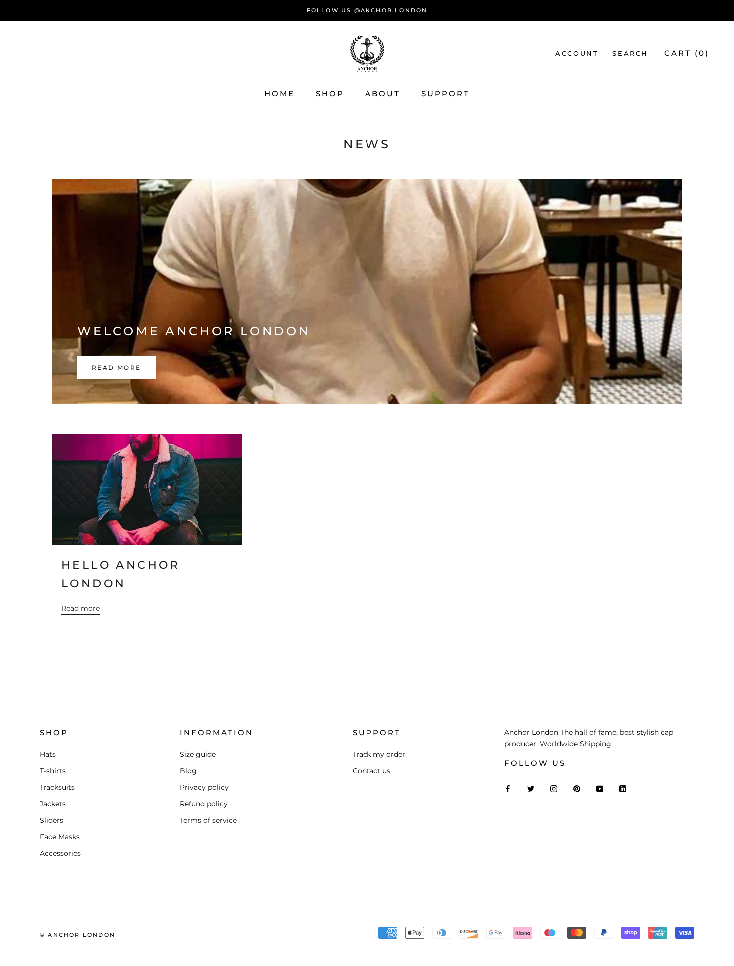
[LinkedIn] (622, 788)
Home (279, 93)
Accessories (60, 853)
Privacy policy (204, 787)
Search (630, 53)
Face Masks (60, 836)
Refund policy (204, 803)
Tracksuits (57, 787)
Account (576, 53)
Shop (330, 93)
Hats (48, 754)
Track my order (379, 754)
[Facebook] (507, 788)
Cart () (686, 53)
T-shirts (53, 770)
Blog (188, 770)
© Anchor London (77, 934)
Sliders (51, 820)
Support (445, 93)
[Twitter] (530, 788)
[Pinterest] (576, 788)
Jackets (53, 803)
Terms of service (208, 820)
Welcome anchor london (194, 331)
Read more (116, 367)
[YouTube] (599, 788)
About (382, 93)
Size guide (198, 754)
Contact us (371, 770)
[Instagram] (553, 788)
